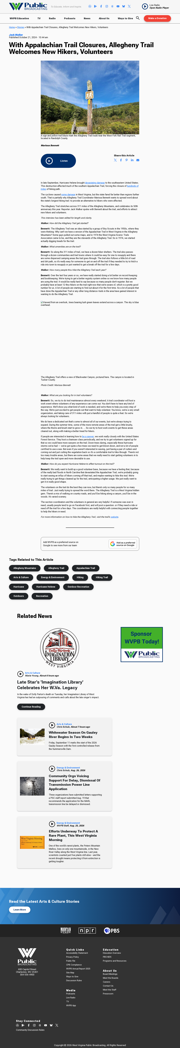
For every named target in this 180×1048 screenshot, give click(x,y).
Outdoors (19, 596)
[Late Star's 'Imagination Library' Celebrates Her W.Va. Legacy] (59, 648)
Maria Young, (32, 675)
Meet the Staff (109, 990)
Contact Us (108, 986)
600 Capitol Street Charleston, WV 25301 (27, 970)
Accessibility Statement (77, 953)
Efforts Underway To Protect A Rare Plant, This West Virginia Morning (73, 835)
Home (12, 27)
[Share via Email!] (137, 160)
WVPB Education (19, 18)
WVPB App (71, 1005)
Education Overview (112, 953)
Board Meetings (110, 974)
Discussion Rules (74, 980)
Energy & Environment (52, 577)
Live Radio (70, 997)
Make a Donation (157, 18)
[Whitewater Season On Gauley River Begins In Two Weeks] (32, 737)
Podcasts (69, 18)
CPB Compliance (74, 965)
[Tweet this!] (115, 160)
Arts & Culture (21, 577)
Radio (52, 18)
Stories (20, 27)
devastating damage (95, 182)
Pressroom (108, 994)
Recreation (42, 596)
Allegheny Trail (56, 568)
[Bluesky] (123, 7)
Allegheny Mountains (25, 568)
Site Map (70, 973)
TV (38, 18)
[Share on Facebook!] (121, 160)
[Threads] (112, 7)
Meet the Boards (110, 978)
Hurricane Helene (45, 586)
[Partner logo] (66, 931)
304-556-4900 (27, 974)
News (87, 18)
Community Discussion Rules (30, 1030)
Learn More (20, 909)
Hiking (80, 577)
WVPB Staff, (63, 825)
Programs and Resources (114, 961)
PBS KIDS (107, 957)
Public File (70, 961)
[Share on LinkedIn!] (132, 160)
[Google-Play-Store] (95, 7)
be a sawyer (88, 436)
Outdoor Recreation (78, 586)
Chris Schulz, (64, 727)
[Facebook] (101, 7)
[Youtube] (118, 7)
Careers (106, 982)
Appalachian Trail (85, 568)
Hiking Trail (102, 577)
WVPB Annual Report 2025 (78, 969)
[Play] (20, 674)
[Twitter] (129, 7)
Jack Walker (16, 34)
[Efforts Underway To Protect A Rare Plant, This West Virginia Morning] (32, 842)
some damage (68, 194)
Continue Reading (31, 706)
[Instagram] (106, 7)
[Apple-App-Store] (89, 7)
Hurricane (19, 586)
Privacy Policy (72, 957)
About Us (104, 18)
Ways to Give (125, 18)
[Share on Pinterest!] (126, 160)
